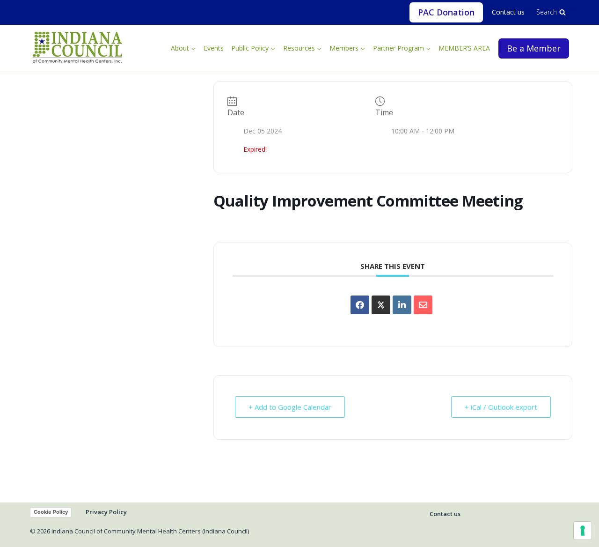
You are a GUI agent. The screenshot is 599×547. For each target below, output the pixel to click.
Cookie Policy (51, 512)
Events (214, 48)
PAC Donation (446, 12)
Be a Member (534, 48)
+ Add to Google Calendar (289, 407)
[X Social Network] (381, 305)
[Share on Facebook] (360, 305)
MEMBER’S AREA (464, 48)
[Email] (423, 305)
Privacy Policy (106, 512)
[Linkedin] (402, 305)
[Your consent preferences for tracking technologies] (583, 531)
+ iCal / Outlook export (501, 407)
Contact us (508, 11)
